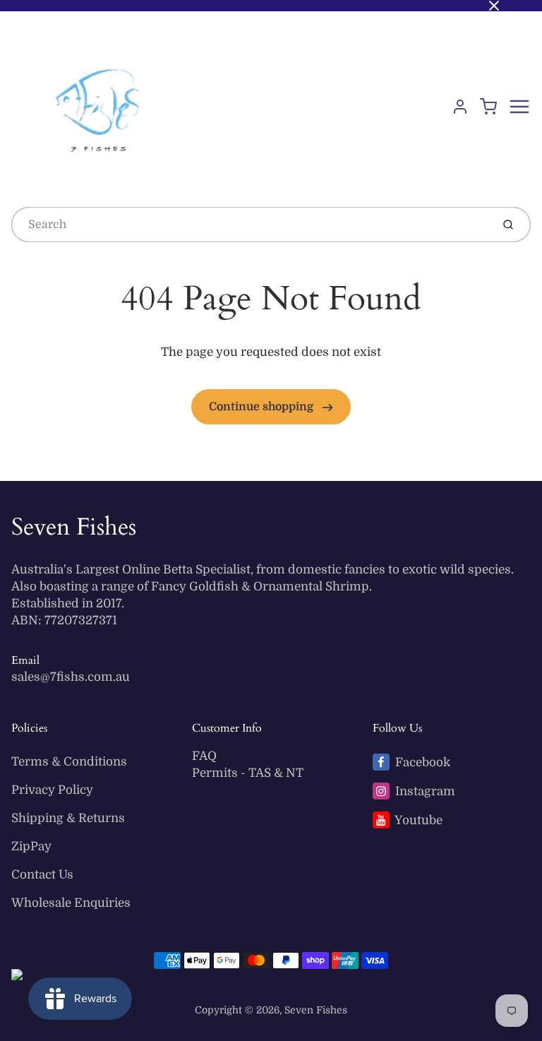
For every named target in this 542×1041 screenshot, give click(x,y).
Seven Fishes (73, 527)
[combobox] (250, 224)
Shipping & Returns (68, 818)
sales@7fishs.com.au (70, 677)
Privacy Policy (52, 790)
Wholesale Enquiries (71, 903)
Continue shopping (262, 406)
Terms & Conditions (69, 761)
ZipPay (31, 846)
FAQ (204, 756)
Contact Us (42, 874)
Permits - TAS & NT (247, 773)
